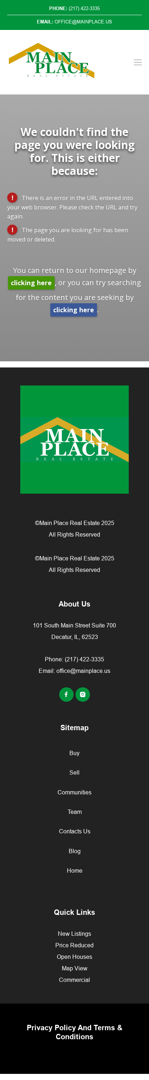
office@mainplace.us (83, 670)
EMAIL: (74, 22)
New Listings (74, 933)
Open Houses (74, 956)
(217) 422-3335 (84, 659)
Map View (75, 968)
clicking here (31, 282)
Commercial (74, 980)
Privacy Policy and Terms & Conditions (74, 1032)
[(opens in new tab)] (67, 699)
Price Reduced (74, 945)
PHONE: (74, 8)
